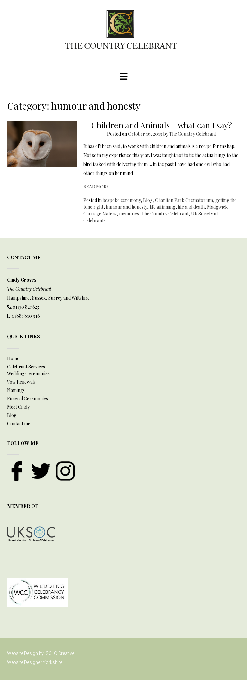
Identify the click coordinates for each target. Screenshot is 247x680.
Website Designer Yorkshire (34, 662)
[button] (123, 77)
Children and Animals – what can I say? (161, 125)
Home (13, 358)
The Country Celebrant (192, 134)
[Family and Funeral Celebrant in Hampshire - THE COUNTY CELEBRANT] (123, 31)
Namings (16, 390)
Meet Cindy (18, 407)
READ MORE (96, 187)
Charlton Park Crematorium (184, 200)
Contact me (18, 424)
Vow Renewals (21, 382)
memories (129, 214)
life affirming (162, 207)
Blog (147, 200)
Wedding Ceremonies (28, 373)
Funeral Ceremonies (27, 398)
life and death (191, 207)
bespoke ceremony (122, 200)
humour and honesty (126, 207)
